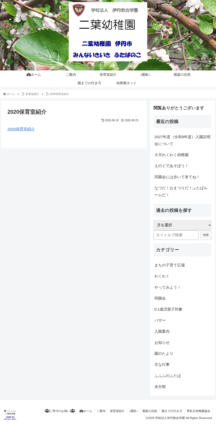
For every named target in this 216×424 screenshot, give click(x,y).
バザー (160, 320)
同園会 (160, 298)
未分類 (160, 387)
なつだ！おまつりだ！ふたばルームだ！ (181, 191)
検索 (206, 234)
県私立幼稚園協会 (198, 411)
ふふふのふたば (167, 376)
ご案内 (101, 411)
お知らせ (162, 342)
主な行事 (162, 364)
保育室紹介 (117, 411)
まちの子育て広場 (169, 265)
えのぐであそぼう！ (171, 166)
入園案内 (162, 331)
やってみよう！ (167, 287)
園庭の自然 (149, 411)
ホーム (87, 411)
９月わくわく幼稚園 (171, 155)
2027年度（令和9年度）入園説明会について (182, 140)
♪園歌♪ (133, 411)
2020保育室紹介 (21, 129)
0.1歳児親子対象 (168, 309)
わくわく (162, 276)
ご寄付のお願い (60, 411)
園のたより (163, 353)
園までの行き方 (172, 411)
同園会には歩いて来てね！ (177, 177)
